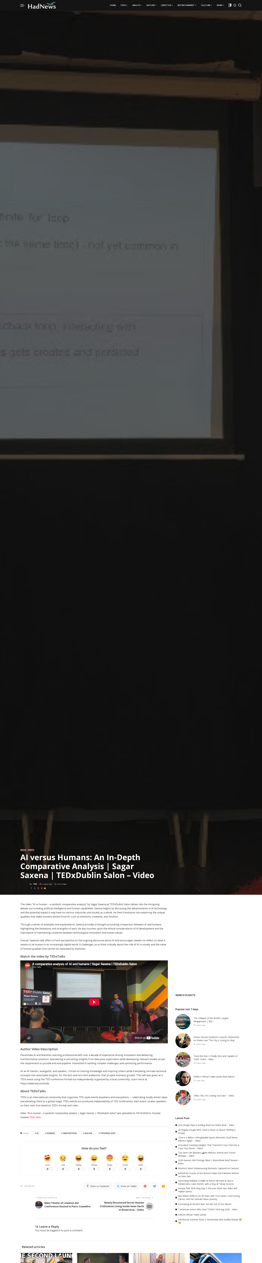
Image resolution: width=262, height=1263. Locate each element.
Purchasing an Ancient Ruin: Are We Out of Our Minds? (205, 1204)
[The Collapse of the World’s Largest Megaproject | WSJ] (183, 1021)
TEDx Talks (35, 1117)
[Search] (240, 5)
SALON (88, 1133)
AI (38, 1133)
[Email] (45, 888)
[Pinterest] (38, 888)
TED (35, 884)
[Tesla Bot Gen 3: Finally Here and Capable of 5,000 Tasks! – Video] (183, 1059)
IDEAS (23, 850)
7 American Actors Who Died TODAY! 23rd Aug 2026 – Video (208, 1209)
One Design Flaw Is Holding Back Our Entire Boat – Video (206, 1125)
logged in (55, 1230)
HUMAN (51, 1133)
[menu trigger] (24, 5)
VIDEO (31, 850)
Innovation (70, 1133)
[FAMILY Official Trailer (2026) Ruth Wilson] (183, 1078)
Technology (107, 1133)
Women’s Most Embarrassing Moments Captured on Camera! (208, 1168)
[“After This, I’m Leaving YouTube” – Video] (183, 1097)
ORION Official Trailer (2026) (192, 1214)
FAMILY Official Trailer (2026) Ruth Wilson (214, 1076)
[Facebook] (31, 888)
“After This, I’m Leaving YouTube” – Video (214, 1095)
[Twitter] (34, 888)
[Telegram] (41, 888)
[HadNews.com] (42, 5)
